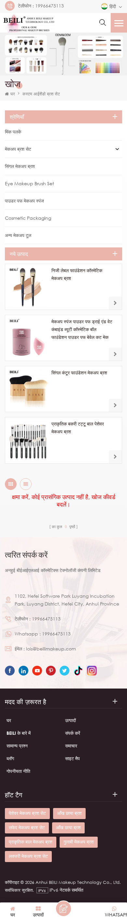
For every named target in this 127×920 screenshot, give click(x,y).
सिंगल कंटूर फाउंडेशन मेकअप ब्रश (79, 372)
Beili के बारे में (19, 733)
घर (12, 93)
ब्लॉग (10, 758)
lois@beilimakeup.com (51, 648)
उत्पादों (70, 720)
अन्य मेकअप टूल (18, 235)
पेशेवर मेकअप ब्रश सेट (27, 813)
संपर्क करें (72, 733)
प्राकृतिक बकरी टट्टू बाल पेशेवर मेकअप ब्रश (77, 427)
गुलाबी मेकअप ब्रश (79, 841)
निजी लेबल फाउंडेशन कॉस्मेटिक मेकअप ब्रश (76, 274)
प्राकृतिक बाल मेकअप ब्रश (30, 841)
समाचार (71, 745)
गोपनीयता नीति (18, 771)
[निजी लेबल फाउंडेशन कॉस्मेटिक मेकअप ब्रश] (28, 287)
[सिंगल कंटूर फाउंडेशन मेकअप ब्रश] (28, 389)
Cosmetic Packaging (28, 218)
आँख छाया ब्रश (69, 813)
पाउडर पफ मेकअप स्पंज (24, 200)
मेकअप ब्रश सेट (18, 149)
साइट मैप (72, 758)
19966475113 (49, 5)
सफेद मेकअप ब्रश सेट (27, 827)
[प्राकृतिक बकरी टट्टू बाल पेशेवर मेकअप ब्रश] (28, 440)
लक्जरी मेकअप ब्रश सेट (28, 856)
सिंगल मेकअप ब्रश (20, 166)
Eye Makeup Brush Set (29, 183)
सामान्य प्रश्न (17, 745)
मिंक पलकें (13, 131)
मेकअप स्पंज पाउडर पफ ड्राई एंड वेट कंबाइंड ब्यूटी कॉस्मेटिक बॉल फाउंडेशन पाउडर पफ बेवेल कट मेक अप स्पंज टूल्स (81, 330)
